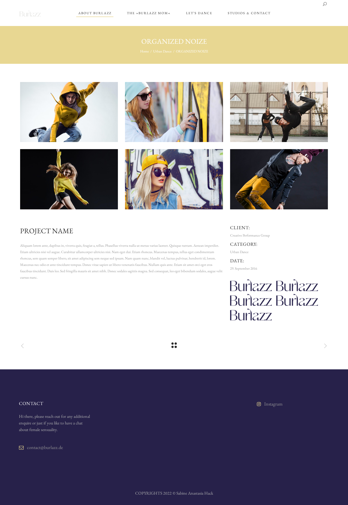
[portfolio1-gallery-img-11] (174, 179)
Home (144, 51)
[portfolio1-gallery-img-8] (69, 112)
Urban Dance (162, 51)
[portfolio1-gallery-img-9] (69, 179)
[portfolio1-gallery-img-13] (279, 112)
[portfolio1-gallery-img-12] (279, 179)
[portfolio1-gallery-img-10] (174, 112)
